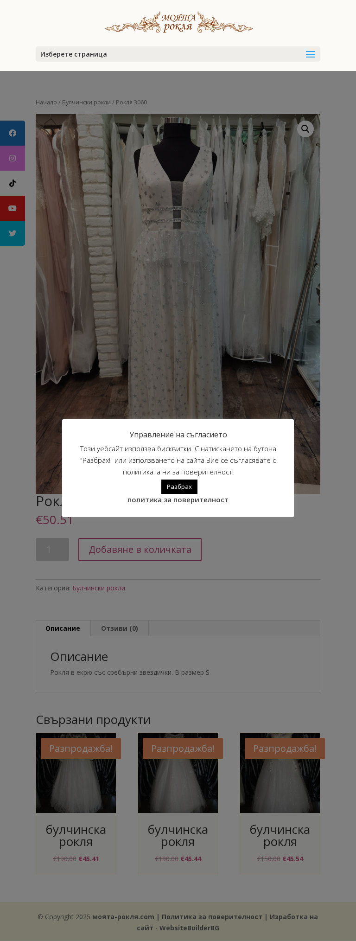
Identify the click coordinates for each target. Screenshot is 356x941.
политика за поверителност (178, 499)
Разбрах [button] (179, 486)
